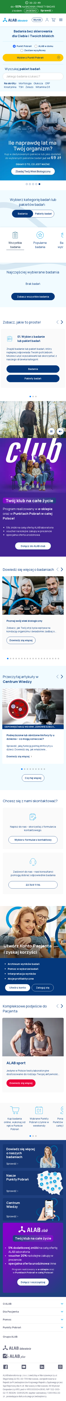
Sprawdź (46, 10)
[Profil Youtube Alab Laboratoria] (24, 1367)
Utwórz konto (17, 987)
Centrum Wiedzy (17, 681)
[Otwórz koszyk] (53, 20)
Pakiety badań (43, 213)
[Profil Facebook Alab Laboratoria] (5, 1367)
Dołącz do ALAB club (33, 546)
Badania (33, 369)
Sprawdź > (12, 1163)
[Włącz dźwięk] (60, 431)
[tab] (15, 243)
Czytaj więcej (33, 778)
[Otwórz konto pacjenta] (47, 20)
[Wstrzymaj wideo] (51, 431)
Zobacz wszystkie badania (33, 296)
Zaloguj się (42, 987)
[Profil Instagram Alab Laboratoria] (60, 1367)
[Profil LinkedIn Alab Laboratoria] (42, 1367)
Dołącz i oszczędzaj (33, 1282)
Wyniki (37, 19)
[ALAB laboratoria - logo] (15, 20)
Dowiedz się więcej (18, 756)
